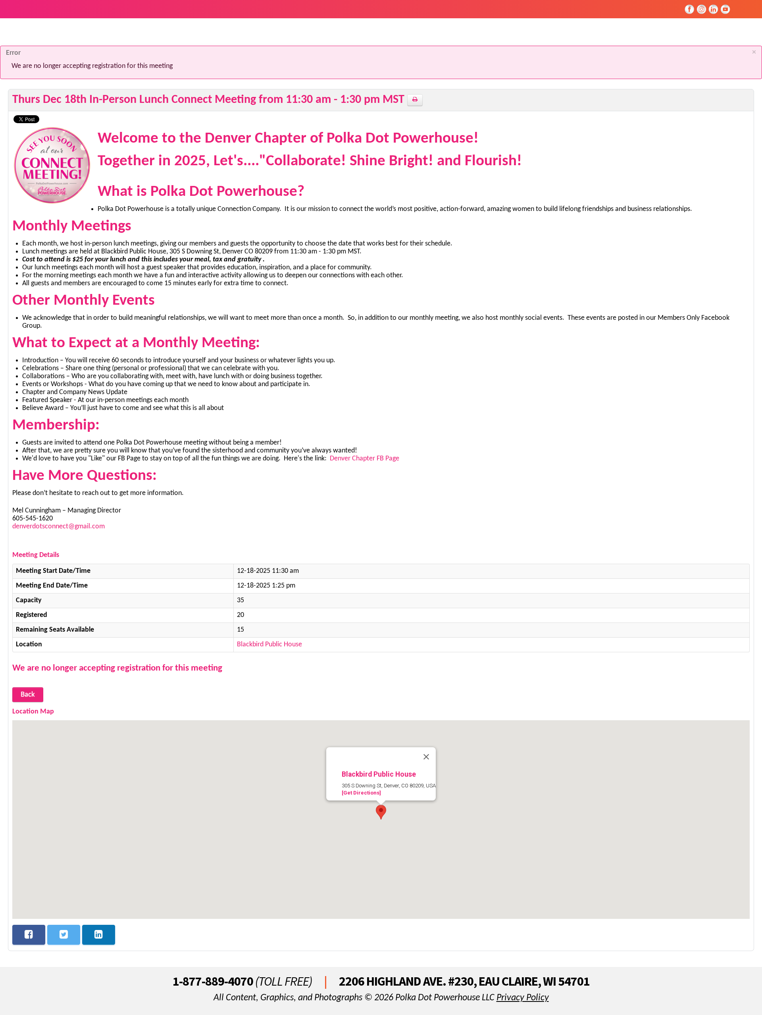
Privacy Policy (522, 998)
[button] (381, 812)
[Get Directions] (361, 793)
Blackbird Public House (269, 644)
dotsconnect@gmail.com (68, 526)
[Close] (426, 756)
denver (22, 526)
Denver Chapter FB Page (364, 458)
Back (28, 694)
